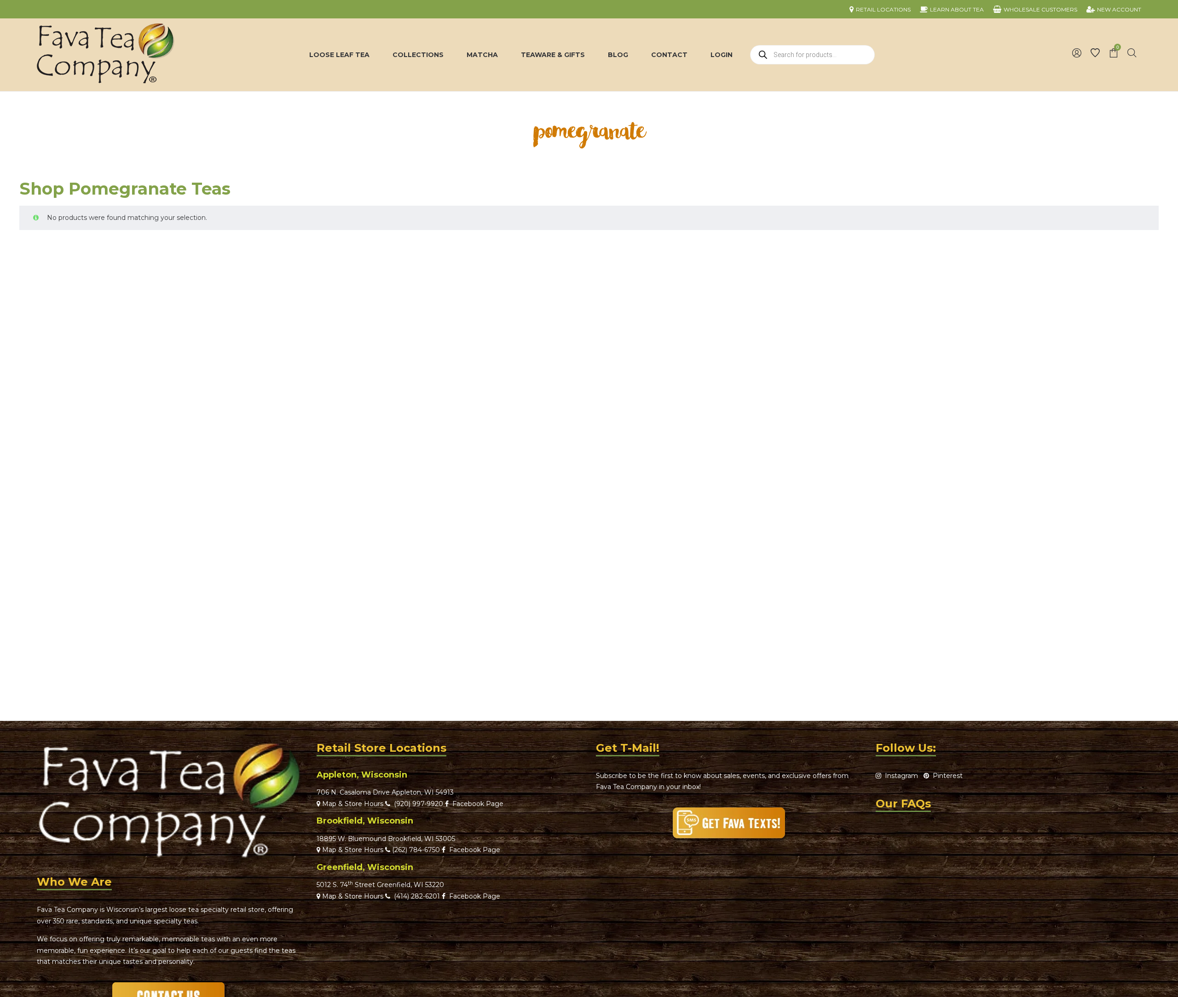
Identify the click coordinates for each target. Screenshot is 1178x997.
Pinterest (946, 776)
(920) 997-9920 (416, 804)
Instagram (899, 776)
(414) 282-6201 (417, 896)
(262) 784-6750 (416, 850)
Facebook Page (476, 804)
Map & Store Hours (351, 804)
